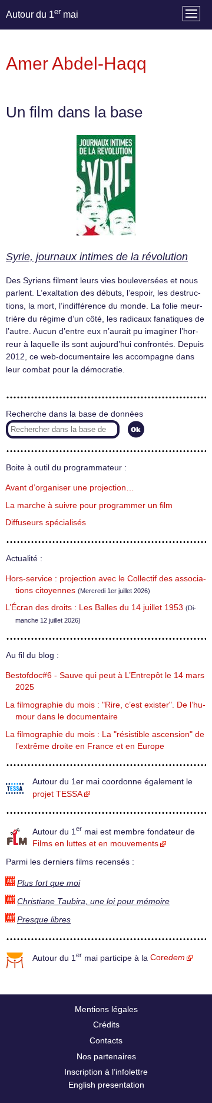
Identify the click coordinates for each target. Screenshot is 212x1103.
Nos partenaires (106, 1056)
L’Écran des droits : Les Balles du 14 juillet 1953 (94, 607)
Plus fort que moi (48, 883)
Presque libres (44, 919)
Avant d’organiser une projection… (69, 487)
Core (167, 957)
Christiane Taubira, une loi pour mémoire (93, 901)
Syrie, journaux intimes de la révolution (97, 257)
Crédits (106, 1024)
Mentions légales (106, 1009)
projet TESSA (57, 794)
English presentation (106, 1084)
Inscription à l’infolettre (106, 1071)
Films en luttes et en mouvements (95, 843)
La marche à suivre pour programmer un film (89, 505)
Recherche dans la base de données (74, 414)
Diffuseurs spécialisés (45, 522)
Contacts (106, 1040)
